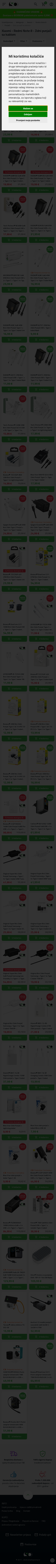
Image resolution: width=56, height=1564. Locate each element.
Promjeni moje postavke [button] (28, 120)
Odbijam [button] (28, 114)
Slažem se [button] (28, 108)
